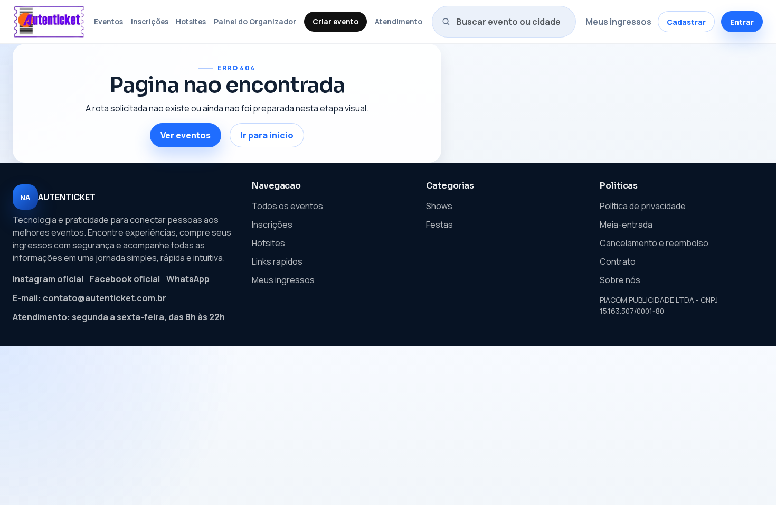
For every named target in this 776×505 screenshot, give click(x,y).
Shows (439, 206)
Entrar (742, 22)
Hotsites (191, 21)
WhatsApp (188, 279)
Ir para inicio (267, 135)
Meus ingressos (618, 21)
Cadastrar (686, 22)
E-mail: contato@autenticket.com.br (89, 298)
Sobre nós (620, 280)
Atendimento (398, 21)
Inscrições (149, 21)
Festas (439, 224)
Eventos (108, 21)
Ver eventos (185, 135)
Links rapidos (277, 261)
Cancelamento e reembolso (654, 243)
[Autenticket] (48, 21)
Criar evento (335, 21)
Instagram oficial (48, 279)
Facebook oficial (125, 279)
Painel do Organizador (255, 21)
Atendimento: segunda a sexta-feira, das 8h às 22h (119, 317)
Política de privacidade (643, 206)
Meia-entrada (626, 224)
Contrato (618, 261)
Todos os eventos (287, 206)
